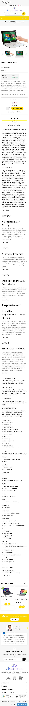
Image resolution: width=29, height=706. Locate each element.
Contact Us (22, 704)
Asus (13, 75)
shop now (14, 619)
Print (19, 112)
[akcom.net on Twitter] (12, 704)
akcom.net (13, 701)
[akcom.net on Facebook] (14, 704)
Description (14, 118)
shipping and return (14, 125)
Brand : (4, 75)
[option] (10, 53)
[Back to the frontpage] (14, 23)
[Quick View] (9, 604)
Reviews (14, 122)
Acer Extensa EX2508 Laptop (8, 596)
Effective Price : (14, 100)
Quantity (14, 105)
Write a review (6, 67)
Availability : (5, 77)
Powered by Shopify (22, 701)
